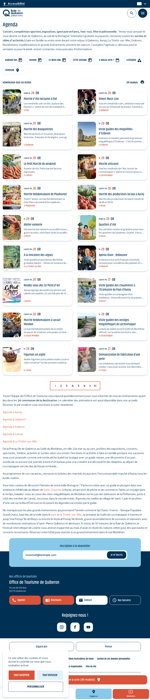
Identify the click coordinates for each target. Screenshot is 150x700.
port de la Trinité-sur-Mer (66, 514)
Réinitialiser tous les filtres (17, 83)
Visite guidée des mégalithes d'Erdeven (116, 131)
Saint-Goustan (53, 489)
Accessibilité (14, 4)
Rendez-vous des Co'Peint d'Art (42, 285)
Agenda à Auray (12, 412)
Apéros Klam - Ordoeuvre (113, 255)
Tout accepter (21, 675)
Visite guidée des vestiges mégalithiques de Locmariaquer (117, 322)
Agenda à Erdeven (14, 426)
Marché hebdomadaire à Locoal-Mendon (42, 322)
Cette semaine (80, 60)
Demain (32, 60)
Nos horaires (124, 600)
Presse (108, 646)
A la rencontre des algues (38, 255)
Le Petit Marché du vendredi (40, 163)
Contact (88, 600)
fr (138, 4)
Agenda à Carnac (13, 434)
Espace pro (41, 646)
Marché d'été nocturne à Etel (40, 98)
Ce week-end (55, 60)
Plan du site (91, 666)
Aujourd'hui (11, 60)
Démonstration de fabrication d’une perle (119, 356)
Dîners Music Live (109, 98)
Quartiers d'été (107, 224)
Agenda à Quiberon (14, 419)
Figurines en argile (34, 354)
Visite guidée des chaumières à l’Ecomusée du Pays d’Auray (117, 287)
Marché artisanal (108, 163)
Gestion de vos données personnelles (113, 659)
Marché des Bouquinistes (38, 129)
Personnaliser (35, 686)
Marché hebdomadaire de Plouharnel (45, 194)
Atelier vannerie (33, 224)
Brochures (56, 600)
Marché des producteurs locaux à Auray (121, 194)
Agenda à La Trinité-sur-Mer (20, 441)
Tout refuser (49, 675)
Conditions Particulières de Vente (79, 659)
